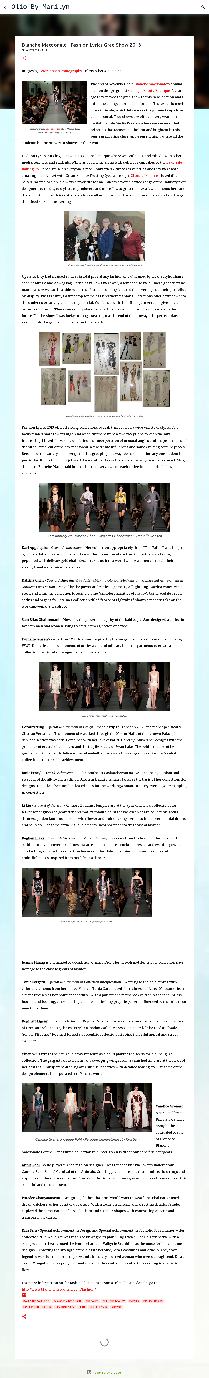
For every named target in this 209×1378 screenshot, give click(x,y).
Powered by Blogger (107, 1372)
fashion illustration (37, 1307)
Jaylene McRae (53, 129)
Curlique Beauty (114, 1301)
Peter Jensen (98, 1307)
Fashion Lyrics (65, 1307)
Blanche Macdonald (151, 84)
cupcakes (92, 1301)
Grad (82, 1307)
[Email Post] (24, 1296)
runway (116, 1307)
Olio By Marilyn (40, 7)
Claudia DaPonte (144, 175)
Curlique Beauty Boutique (149, 90)
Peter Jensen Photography (60, 71)
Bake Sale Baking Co (36, 1301)
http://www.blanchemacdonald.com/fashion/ (59, 1289)
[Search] (75, 7)
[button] (24, 58)
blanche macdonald (67, 1301)
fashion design (153, 1301)
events (134, 1301)
